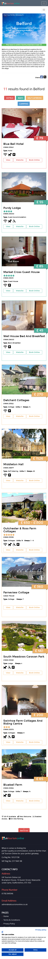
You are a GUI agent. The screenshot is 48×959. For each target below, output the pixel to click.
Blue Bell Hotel (13, 143)
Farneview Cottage (16, 592)
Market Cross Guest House (21, 272)
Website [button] (19, 160)
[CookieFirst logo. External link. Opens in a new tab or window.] (2, 932)
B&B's (20, 98)
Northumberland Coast (30, 45)
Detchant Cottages (16, 400)
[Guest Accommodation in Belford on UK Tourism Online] (24, 187)
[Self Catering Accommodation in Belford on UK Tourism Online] (24, 379)
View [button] (8, 160)
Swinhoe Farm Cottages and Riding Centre (22, 722)
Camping (23, 104)
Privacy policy (40, 930)
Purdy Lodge (12, 208)
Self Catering (34, 98)
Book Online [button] (34, 160)
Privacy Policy (9, 923)
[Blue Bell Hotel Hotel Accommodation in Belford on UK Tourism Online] (24, 123)
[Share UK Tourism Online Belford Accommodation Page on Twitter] (45, 78)
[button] (24, 830)
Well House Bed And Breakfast (24, 336)
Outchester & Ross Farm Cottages (19, 530)
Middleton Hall (13, 464)
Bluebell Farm (12, 784)
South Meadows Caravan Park (23, 656)
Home (6, 916)
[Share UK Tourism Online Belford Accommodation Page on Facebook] (41, 78)
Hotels (9, 98)
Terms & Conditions (11, 920)
